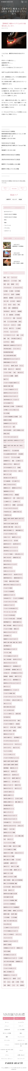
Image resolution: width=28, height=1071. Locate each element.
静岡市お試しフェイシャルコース (11, 547)
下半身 (22, 981)
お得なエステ (20, 825)
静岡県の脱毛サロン (18, 577)
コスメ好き (18, 859)
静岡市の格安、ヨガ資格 (9, 406)
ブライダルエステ (7, 287)
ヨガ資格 (5, 291)
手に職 (5, 890)
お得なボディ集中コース (17, 700)
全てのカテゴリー (8, 211)
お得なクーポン (7, 537)
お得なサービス (20, 498)
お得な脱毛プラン (7, 598)
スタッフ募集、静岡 (19, 835)
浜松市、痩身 (14, 914)
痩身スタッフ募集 (7, 846)
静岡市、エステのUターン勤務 (10, 876)
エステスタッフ (18, 297)
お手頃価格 (17, 314)
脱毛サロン (13, 311)
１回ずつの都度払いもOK (18, 430)
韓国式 (12, 342)
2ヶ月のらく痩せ (18, 798)
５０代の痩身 (14, 917)
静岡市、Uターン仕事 (8, 873)
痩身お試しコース (14, 768)
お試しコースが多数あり (9, 934)
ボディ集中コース (15, 781)
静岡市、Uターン (17, 869)
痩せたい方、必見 (7, 474)
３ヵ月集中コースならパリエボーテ (11, 927)
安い (8, 277)
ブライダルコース (16, 822)
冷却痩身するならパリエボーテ (10, 958)
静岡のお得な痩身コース (9, 530)
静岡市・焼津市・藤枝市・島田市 (11, 761)
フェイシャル (7, 225)
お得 (14, 498)
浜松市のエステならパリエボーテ (11, 396)
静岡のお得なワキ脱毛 (14, 581)
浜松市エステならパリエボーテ (10, 819)
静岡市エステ (6, 771)
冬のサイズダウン (7, 747)
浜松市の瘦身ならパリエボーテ (10, 649)
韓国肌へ (5, 829)
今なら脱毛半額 (15, 450)
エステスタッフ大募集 (8, 375)
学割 (19, 304)
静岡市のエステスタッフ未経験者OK (11, 907)
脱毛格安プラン (7, 450)
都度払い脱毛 (6, 433)
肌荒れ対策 (18, 713)
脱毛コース (6, 727)
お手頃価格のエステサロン (16, 673)
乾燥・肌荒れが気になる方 (9, 706)
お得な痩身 (19, 618)
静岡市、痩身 (6, 914)
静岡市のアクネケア (8, 574)
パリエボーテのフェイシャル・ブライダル (12, 696)
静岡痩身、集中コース (16, 669)
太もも (8, 981)
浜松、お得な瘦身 (7, 659)
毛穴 (5, 981)
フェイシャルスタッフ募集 (9, 842)
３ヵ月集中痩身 (7, 669)
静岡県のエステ (7, 488)
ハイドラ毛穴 (14, 280)
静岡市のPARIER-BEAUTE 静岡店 (11, 155)
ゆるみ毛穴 (19, 318)
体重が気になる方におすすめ (10, 825)
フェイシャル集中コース (9, 713)
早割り (20, 321)
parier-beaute (20, 505)
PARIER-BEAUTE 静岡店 (7, 181)
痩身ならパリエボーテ (8, 785)
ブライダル (4, 182)
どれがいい (13, 325)
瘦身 (13, 460)
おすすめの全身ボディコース (10, 467)
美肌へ (19, 720)
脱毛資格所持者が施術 (8, 352)
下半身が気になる (7, 511)
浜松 (8, 338)
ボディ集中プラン (15, 481)
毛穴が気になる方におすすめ (10, 720)
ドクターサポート (17, 348)
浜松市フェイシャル (8, 540)
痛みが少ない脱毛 (7, 730)
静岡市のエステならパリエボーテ (11, 392)
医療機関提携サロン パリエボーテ (11, 690)
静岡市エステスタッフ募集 (9, 832)
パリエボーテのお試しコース (10, 968)
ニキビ (13, 985)
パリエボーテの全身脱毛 (9, 591)
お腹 (5, 985)
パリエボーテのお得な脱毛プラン (11, 608)
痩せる (5, 308)
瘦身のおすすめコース (8, 788)
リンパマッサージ (7, 318)
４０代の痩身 (6, 917)
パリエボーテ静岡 (7, 964)
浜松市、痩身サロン (8, 737)
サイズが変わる (7, 700)
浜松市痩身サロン (7, 645)
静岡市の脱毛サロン (8, 577)
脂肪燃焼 (11, 314)
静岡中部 (5, 297)
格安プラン (6, 379)
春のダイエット (18, 788)
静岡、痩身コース (19, 802)
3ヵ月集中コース (19, 460)
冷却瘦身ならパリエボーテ (9, 948)
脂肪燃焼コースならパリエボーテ (11, 941)
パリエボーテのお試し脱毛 (9, 618)
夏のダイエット (7, 686)
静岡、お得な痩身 (7, 625)
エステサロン (6, 342)
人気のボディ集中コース (9, 791)
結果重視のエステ (7, 498)
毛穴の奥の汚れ (7, 717)
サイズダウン (6, 365)
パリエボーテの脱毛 (8, 588)
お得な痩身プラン (7, 822)
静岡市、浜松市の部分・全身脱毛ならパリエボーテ (13, 441)
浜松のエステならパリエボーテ (10, 662)
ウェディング (6, 325)
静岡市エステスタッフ (8, 835)
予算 (5, 321)
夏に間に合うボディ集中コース (10, 477)
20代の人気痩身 (7, 951)
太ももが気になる (7, 924)
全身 (13, 981)
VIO (17, 985)
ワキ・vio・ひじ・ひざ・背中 (10, 611)
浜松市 (12, 294)
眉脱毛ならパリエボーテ (9, 734)
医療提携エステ (19, 961)
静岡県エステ (19, 948)
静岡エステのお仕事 (16, 886)
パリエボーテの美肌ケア (9, 723)
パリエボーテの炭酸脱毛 (18, 598)
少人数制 (11, 291)
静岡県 (12, 284)
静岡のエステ (17, 464)
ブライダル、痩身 (7, 652)
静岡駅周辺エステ (7, 666)
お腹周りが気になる (17, 511)
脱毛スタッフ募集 (17, 846)
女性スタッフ (10, 839)
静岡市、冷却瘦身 (7, 944)
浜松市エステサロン (17, 659)
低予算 (5, 369)
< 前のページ (5, 188)
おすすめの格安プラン (8, 403)
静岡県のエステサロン (16, 488)
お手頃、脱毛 (13, 727)
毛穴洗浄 (16, 540)
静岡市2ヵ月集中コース (8, 795)
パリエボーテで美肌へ (8, 554)
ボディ (17, 284)
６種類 (19, 325)
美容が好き (18, 369)
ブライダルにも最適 (15, 457)
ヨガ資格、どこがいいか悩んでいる (11, 409)
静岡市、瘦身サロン (16, 778)
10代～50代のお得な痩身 (9, 961)
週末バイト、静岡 (15, 866)
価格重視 (17, 494)
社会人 (14, 304)
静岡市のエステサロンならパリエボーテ (12, 683)
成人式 (9, 304)
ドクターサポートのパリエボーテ (11, 437)
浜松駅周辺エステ (17, 666)
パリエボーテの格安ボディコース (11, 389)
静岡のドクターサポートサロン (10, 471)
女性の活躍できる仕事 (8, 897)
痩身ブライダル (7, 778)
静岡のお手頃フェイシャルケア (10, 564)
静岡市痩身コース (16, 679)
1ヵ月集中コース (7, 505)
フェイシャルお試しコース (9, 754)
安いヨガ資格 (6, 413)
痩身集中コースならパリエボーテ (11, 639)
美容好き (19, 301)
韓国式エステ (6, 280)
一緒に (14, 372)
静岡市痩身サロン (7, 622)
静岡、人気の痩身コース (9, 971)
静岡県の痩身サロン (17, 622)
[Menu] (25, 1)
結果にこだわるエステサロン (10, 484)
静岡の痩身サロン (19, 530)
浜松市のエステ (15, 774)
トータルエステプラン (17, 287)
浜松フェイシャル (7, 703)
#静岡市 (8, 199)
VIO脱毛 (19, 727)
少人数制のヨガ (19, 406)
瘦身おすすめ (18, 785)
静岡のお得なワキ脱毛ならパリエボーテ (12, 584)
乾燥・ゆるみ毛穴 (7, 557)
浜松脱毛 (18, 723)
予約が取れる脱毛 (7, 348)
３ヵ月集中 (18, 328)
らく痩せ (20, 958)
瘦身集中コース (7, 781)
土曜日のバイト (13, 863)
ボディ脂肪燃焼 (7, 481)
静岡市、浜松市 (14, 365)
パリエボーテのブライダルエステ (11, 508)
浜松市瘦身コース (17, 737)
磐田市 (16, 375)
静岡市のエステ (7, 774)
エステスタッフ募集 (8, 869)
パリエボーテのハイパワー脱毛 (10, 601)
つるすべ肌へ (12, 829)
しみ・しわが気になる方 (9, 710)
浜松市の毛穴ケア (17, 544)
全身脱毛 (22, 985)
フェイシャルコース (8, 937)
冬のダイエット (18, 744)
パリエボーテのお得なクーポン (10, 533)
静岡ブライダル (18, 676)
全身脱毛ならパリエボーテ (9, 594)
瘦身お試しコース (7, 978)
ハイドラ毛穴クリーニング (9, 335)
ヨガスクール (7, 231)
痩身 (24, 181)
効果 (5, 284)
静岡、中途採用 (7, 880)
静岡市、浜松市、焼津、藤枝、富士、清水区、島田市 (13, 446)
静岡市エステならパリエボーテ (10, 815)
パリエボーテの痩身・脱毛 (9, 693)
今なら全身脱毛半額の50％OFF (10, 454)
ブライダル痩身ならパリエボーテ (11, 931)
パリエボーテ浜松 (7, 372)
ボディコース (18, 934)
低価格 (19, 467)
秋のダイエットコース (8, 744)
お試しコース (17, 527)
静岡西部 (11, 297)
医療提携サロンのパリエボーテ (10, 423)
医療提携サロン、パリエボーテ (10, 975)
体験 (20, 280)
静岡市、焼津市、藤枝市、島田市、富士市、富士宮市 (13, 519)
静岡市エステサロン (8, 567)
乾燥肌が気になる (17, 557)
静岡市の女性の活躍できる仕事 (10, 893)
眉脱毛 (14, 730)
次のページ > (23, 188)
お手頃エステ (6, 673)
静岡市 (14, 978)
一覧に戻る (14, 188)
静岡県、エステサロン (17, 910)
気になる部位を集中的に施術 (10, 355)
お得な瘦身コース (7, 635)
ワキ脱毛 (5, 581)
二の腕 (17, 981)
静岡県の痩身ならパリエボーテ (10, 362)
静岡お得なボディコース (9, 808)
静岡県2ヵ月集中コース (8, 802)
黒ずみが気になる (7, 560)
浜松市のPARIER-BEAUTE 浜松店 (11, 159)
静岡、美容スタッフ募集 (9, 859)
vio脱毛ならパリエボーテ (9, 605)
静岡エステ (16, 628)
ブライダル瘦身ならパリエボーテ (11, 656)
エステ (19, 978)
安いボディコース (7, 426)
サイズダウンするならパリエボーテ (11, 740)
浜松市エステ (14, 771)
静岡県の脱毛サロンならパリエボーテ (12, 359)
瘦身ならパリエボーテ (17, 625)
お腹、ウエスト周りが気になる (10, 920)
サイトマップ (21, 1058)
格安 (14, 426)
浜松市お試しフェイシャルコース (11, 550)
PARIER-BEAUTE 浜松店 (17, 181)
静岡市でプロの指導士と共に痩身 (11, 164)
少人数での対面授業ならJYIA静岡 (11, 416)
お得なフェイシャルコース (9, 571)
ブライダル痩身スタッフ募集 (10, 849)
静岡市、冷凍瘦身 (7, 910)
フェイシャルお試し (8, 751)
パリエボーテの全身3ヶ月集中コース (11, 382)
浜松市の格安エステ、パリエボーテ (11, 399)
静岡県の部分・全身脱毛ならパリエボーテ (12, 345)
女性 (5, 839)
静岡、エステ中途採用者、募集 (10, 883)
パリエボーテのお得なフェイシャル (11, 757)
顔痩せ (8, 985)
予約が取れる (6, 311)
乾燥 (14, 318)
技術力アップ (11, 890)
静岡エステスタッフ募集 (9, 856)
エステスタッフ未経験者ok (9, 903)
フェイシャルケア (14, 331)
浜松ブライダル (16, 747)
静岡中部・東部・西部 (8, 527)
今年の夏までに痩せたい (16, 338)
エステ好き (12, 301)
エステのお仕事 (7, 886)
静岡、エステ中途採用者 (17, 880)
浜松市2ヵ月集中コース (8, 798)
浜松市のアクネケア (18, 574)
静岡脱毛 (11, 676)
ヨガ (20, 416)
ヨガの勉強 (17, 291)
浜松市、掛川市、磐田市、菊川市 (11, 523)
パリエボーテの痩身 (8, 628)
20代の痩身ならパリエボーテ (10, 954)
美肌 (18, 335)
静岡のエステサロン (8, 464)
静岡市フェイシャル (16, 537)
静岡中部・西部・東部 (8, 386)
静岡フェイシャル (7, 679)
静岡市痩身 (6, 768)
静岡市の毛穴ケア (7, 544)
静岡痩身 (5, 676)
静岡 (5, 338)
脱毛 (5, 220)
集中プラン (11, 328)
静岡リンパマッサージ (8, 812)
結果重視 (19, 311)
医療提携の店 (15, 308)
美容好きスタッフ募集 (8, 852)
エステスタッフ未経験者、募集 (10, 900)
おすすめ (5, 328)
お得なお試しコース (19, 554)
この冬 (22, 335)
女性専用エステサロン (8, 494)
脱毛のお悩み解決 (7, 430)
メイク (5, 304)
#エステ (14, 199)
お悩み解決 (20, 454)
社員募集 (18, 294)
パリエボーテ (6, 457)
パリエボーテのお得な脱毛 (9, 615)
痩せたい (20, 471)
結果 (9, 308)
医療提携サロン (7, 460)
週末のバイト (6, 866)
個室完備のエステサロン (9, 491)
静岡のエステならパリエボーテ (10, 632)
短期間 (14, 505)
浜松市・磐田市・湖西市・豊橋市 (11, 764)
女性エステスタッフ (19, 852)
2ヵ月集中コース (16, 501)
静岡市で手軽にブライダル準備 (10, 169)
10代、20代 (6, 301)
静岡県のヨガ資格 (7, 420)
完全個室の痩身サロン (8, 805)
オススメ (21, 365)
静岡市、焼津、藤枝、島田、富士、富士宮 (12, 642)
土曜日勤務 (6, 863)
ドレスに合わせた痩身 (12, 321)
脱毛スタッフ (11, 369)
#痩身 (20, 199)
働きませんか (20, 372)
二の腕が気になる (7, 515)
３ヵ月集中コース (7, 501)
